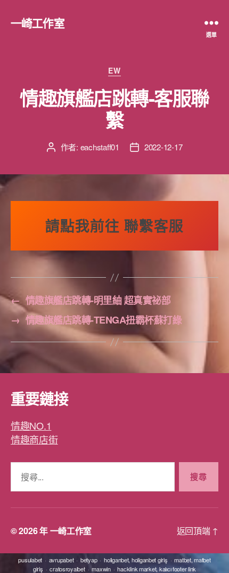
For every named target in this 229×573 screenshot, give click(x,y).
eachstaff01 (99, 146)
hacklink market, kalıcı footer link (156, 568)
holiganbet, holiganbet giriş (135, 559)
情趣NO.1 (31, 425)
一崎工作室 (37, 22)
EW (114, 71)
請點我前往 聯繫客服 (114, 225)
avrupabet (61, 559)
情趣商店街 (34, 439)
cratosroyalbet (67, 568)
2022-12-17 (163, 146)
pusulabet (30, 559)
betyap (88, 559)
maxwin (101, 568)
